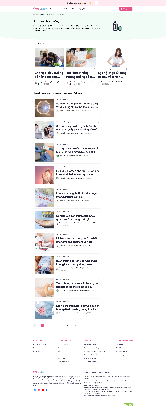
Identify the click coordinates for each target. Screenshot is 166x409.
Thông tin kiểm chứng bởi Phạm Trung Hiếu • (73, 290)
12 (91, 325)
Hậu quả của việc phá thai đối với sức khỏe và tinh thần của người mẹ (77, 172)
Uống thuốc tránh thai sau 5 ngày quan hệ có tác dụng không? (75, 217)
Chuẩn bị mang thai (42, 14)
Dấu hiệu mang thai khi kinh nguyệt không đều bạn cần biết (76, 195)
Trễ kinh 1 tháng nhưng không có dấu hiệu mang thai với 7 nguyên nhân (80, 75)
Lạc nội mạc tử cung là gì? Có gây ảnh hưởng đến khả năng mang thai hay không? (77, 307)
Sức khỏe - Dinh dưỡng (56, 14)
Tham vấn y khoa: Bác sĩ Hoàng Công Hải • (72, 178)
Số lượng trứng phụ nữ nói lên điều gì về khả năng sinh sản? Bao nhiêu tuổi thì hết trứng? (77, 105)
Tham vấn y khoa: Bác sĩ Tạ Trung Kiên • (72, 313)
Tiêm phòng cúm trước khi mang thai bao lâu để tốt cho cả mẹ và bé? (77, 285)
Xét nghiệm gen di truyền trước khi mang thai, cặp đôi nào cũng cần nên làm (77, 128)
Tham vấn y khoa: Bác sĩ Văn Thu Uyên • (72, 110)
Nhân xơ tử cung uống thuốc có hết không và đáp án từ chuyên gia (76, 240)
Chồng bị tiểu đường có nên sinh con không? (49, 75)
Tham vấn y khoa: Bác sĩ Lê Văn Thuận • (72, 133)
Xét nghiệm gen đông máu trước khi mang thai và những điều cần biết (77, 150)
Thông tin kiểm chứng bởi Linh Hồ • (70, 155)
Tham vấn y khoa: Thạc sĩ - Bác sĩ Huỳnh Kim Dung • (75, 245)
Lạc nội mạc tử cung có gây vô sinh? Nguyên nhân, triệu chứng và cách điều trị (112, 75)
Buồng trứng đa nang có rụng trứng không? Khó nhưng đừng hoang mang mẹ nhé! (76, 262)
